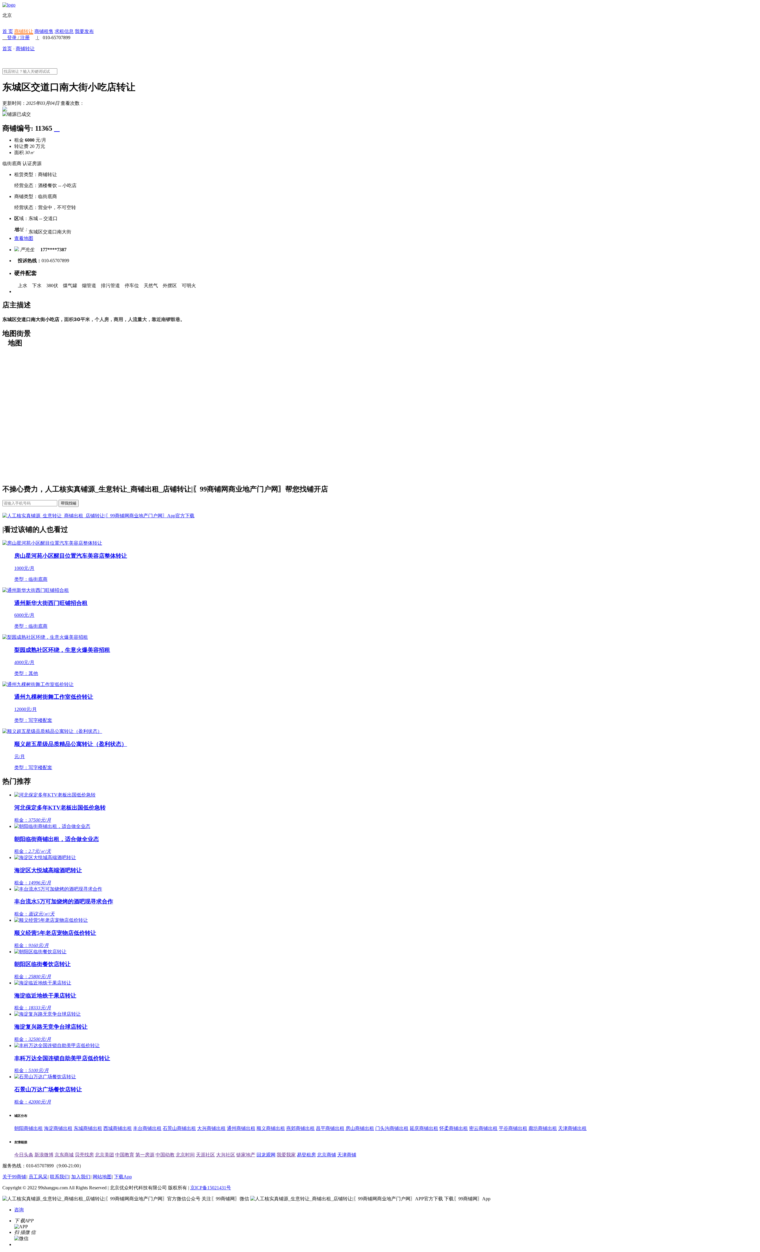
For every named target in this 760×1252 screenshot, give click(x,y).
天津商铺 (346, 1154)
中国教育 (124, 1154)
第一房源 (144, 1154)
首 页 (7, 31)
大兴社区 (225, 1154)
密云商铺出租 (483, 1128)
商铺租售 (43, 31)
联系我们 (59, 1176)
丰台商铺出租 (147, 1128)
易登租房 (306, 1154)
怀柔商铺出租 (453, 1128)
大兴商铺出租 (211, 1128)
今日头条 (23, 1154)
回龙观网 (266, 1154)
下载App (123, 1176)
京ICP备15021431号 (210, 1187)
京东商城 (64, 1154)
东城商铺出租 (88, 1128)
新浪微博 (43, 1154)
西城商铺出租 (117, 1128)
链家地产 (245, 1154)
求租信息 (64, 31)
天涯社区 (205, 1154)
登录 (12, 37)
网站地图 (102, 1176)
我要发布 (84, 31)
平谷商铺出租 (513, 1128)
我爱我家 (286, 1154)
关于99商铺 (14, 1176)
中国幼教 (165, 1154)
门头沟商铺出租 (391, 1128)
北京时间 (185, 1154)
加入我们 (80, 1176)
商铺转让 (23, 31)
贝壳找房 (84, 1154)
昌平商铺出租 (330, 1128)
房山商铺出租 (360, 1128)
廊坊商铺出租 (542, 1128)
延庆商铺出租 (424, 1128)
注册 (25, 37)
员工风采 (38, 1176)
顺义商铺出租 (270, 1128)
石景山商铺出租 (179, 1128)
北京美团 (104, 1154)
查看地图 (23, 238)
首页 (7, 48)
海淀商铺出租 (58, 1128)
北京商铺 (326, 1154)
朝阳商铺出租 (28, 1128)
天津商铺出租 (572, 1128)
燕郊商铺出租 (300, 1128)
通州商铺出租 (241, 1128)
